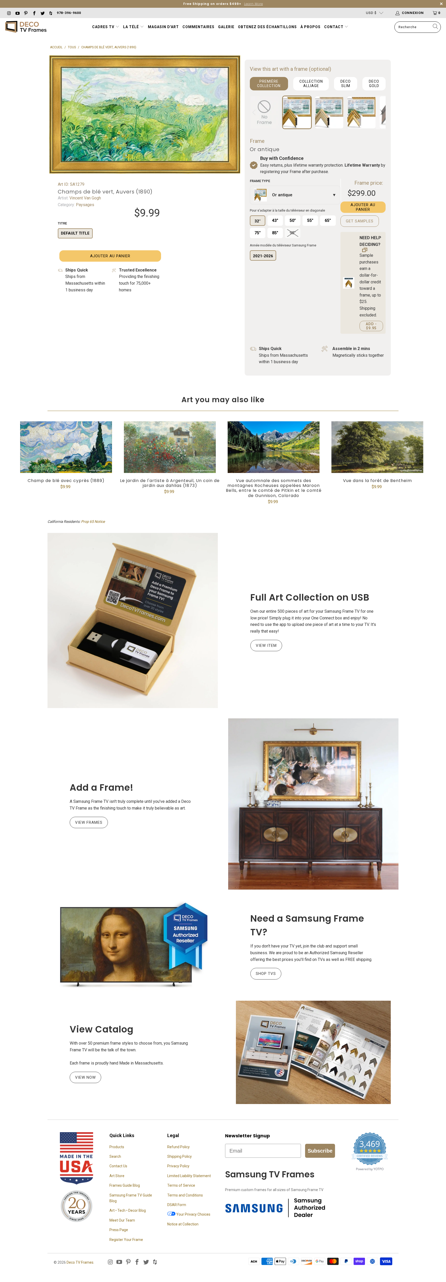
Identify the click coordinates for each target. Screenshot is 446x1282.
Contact (334, 27)
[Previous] (255, 112)
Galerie (226, 27)
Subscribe (320, 1151)
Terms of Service (181, 1185)
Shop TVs (266, 973)
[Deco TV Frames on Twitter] (42, 13)
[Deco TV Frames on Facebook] (33, 13)
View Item (266, 645)
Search (115, 1156)
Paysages (84, 204)
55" (310, 220)
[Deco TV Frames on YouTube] (17, 13)
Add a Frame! (101, 787)
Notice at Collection (182, 1224)
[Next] (381, 112)
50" (293, 220)
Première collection (269, 83)
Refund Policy (178, 1147)
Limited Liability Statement (189, 1176)
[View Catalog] (313, 1052)
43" (275, 220)
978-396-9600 (69, 13)
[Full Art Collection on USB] (132, 620)
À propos (310, 27)
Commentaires (198, 27)
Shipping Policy (179, 1156)
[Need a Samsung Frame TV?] (132, 945)
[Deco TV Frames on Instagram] (8, 13)
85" (275, 232)
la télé (131, 27)
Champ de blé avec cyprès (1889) (66, 447)
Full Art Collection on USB (310, 597)
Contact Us (118, 1166)
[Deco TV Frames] (25, 27)
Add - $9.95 (371, 326)
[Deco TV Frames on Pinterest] (25, 13)
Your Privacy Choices (193, 1214)
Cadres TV (103, 27)
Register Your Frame (126, 1240)
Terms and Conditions (185, 1195)
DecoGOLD (374, 83)
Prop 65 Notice (93, 521)
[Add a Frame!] (313, 804)
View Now (85, 1077)
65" (328, 220)
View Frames (88, 822)
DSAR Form (176, 1205)
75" (257, 232)
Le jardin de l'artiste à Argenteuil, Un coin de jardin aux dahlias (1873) (169, 447)
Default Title (75, 233)
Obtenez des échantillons (267, 27)
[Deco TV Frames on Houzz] (50, 13)
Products (116, 1147)
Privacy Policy (178, 1166)
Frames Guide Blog (124, 1185)
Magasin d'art (163, 27)
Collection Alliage (311, 83)
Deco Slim (345, 83)
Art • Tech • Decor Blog (127, 1210)
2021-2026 (263, 256)
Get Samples (359, 221)
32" (257, 221)
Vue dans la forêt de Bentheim (377, 447)
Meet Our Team (122, 1220)
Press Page (118, 1230)
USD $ (371, 13)
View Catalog (101, 1029)
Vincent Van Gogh (84, 198)
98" (293, 232)
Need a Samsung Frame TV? (307, 925)
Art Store (116, 1176)
